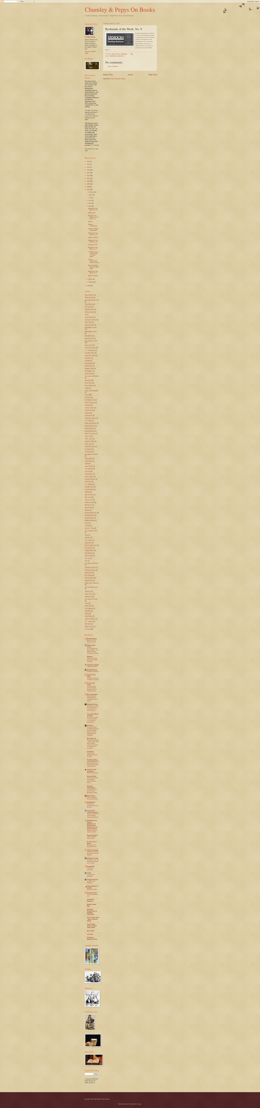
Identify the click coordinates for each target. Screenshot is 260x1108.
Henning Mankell (90, 431)
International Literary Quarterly (92, 811)
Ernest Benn (88, 383)
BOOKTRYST (91, 802)
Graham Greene (89, 408)
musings (87, 525)
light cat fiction (89, 494)
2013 (88, 172)
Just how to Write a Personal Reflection (92, 798)
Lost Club (90, 934)
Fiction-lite (88, 397)
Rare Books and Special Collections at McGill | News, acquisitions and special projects (92, 824)
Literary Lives (89, 500)
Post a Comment (113, 66)
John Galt (87, 471)
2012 (88, 175)
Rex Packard (88, 575)
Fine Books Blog (92, 760)
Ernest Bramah (89, 385)
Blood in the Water (92, 889)
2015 (88, 167)
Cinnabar (87, 360)
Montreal (87, 510)
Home (130, 75)
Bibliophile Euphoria (92, 773)
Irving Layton (88, 458)
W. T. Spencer (89, 621)
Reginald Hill (88, 572)
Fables (87, 388)
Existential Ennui (92, 704)
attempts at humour (90, 320)
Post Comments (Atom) (118, 78)
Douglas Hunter (89, 368)
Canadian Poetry (90, 353)
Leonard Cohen (89, 489)
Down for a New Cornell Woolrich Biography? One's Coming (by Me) (92, 689)
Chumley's (88, 358)
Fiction (87, 395)
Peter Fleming (89, 555)
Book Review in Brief (91, 341)
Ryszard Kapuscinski (91, 587)
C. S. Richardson (90, 350)
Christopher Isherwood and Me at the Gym (93, 805)
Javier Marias (89, 466)
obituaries (87, 537)
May (89, 203)
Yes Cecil (87, 629)
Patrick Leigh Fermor (91, 545)
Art (86, 314)
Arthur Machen (89, 317)
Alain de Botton (89, 295)
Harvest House (89, 428)
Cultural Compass (92, 850)
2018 (88, 161)
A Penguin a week (92, 858)
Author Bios (88, 322)
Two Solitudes (89, 608)
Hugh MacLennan (90, 446)
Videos (87, 613)
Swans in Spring (93, 275)
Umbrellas (88, 611)
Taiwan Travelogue (92, 666)
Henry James (89, 439)
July (89, 197)
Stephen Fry (88, 596)
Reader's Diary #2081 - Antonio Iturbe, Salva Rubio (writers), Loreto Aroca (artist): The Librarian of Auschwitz (93, 744)
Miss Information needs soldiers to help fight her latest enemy (92, 698)
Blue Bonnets (89, 336)
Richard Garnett (89, 578)
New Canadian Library (91, 531)
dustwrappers (89, 371)
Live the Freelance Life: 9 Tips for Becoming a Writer (92, 791)
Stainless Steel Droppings (91, 770)
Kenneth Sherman (90, 479)
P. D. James (88, 540)
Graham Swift (89, 410)
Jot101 (89, 873)
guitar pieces (88, 415)
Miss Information (92, 694)
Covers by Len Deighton (91, 882)
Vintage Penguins (92, 879)
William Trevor (89, 626)
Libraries (87, 492)
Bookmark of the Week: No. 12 (93, 209)
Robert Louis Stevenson (92, 583)
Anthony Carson (89, 309)
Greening (87, 413)
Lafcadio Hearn (89, 487)
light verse (88, 497)
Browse (90, 221)
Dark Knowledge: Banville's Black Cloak (93, 267)
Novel (86, 535)
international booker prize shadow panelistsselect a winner (92, 780)
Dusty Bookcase (92, 670)
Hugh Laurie (88, 444)
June (90, 200)
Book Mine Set (91, 738)
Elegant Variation (92, 835)
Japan (86, 463)
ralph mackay (91, 37)
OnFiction (90, 725)
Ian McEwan (88, 451)
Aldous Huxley (89, 297)
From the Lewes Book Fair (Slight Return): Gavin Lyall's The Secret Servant (93, 708)
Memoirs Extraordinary (92, 225)
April (90, 206)
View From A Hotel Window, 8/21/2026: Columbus (92, 660)
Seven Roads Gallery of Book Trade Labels (92, 925)
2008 (88, 187)
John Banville (89, 469)
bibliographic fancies (91, 327)
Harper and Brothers (91, 423)
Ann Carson (88, 307)
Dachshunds (88, 363)
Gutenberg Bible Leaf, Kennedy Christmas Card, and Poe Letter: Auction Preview (93, 764)
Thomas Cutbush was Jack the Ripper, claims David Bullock (93, 815)
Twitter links (88, 606)
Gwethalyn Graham (90, 418)
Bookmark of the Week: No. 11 (93, 233)
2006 (88, 285)
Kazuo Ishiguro (89, 476)
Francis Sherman (90, 402)
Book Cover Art (89, 338)
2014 (88, 170)
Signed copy (91, 213)
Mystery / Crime (89, 528)
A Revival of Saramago (90, 868)
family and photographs (92, 390)
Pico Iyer (87, 558)
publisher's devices (90, 567)
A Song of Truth (92, 244)
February (91, 282)
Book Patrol (90, 931)
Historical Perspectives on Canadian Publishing (92, 912)
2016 (88, 164)
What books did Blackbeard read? (92, 845)
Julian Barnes (89, 474)
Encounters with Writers (92, 376)
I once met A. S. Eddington (91, 875)
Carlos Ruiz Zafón (90, 355)
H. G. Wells (88, 420)
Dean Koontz (88, 366)
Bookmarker (113, 56)
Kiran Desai (88, 481)
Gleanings (88, 405)
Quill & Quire (91, 796)
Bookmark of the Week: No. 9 (93, 248)
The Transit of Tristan (91, 599)
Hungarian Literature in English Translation (93, 678)
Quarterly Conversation (91, 786)
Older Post (152, 75)
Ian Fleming (88, 449)
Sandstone (88, 591)
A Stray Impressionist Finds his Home (93, 261)
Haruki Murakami (90, 426)
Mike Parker (88, 507)
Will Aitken (88, 624)
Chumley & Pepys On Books (120, 9)
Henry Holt (88, 436)
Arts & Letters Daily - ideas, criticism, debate (93, 919)
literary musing (89, 502)
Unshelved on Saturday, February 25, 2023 (92, 755)
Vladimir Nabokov (90, 619)
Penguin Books (89, 550)
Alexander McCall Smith (92, 300)
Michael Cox (88, 505)
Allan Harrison (89, 304)
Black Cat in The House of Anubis (91, 641)
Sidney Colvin (89, 594)
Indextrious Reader (93, 665)
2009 (88, 184)
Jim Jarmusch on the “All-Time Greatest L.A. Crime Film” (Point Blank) (92, 720)
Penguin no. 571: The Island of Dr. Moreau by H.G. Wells (93, 861)
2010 (88, 181)
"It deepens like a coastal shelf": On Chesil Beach (93, 254)
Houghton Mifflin (89, 441)
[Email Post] (131, 54)
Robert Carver (89, 580)
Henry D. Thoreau (90, 433)
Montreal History (89, 515)
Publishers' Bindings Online (92, 938)
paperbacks (88, 542)
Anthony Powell (89, 312)
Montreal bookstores (91, 513)
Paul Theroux (89, 548)
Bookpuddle (91, 866)
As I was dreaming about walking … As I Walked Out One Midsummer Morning (92, 651)
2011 (88, 178)
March (90, 279)
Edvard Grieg (89, 373)
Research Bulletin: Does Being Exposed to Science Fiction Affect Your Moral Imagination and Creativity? (93, 731)
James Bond (88, 461)
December (91, 192)
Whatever (90, 656)
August (90, 195)
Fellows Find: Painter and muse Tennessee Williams (93, 853)
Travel (86, 603)
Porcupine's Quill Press (92, 563)
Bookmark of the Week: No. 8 (93, 272)
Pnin (86, 561)
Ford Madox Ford (90, 400)
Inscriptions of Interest (91, 454)
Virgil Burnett (88, 616)
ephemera (121, 56)
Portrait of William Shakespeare (93, 229)
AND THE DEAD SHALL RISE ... (91, 837)
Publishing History (90, 570)
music (86, 523)
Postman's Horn (92, 893)
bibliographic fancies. (91, 331)
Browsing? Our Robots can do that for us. (93, 217)
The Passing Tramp (91, 683)
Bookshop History (90, 347)
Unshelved (90, 751)
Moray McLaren (89, 518)
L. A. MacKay (89, 484)
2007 (88, 189)
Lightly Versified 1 (93, 237)
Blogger (139, 1104)
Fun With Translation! (93, 671)
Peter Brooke (89, 553)
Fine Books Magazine (90, 900)
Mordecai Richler (90, 520)
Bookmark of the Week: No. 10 (93, 241)
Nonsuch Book (91, 776)
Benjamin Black (89, 325)
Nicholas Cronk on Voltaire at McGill (92, 831)
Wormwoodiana (92, 638)
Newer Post (108, 75)
